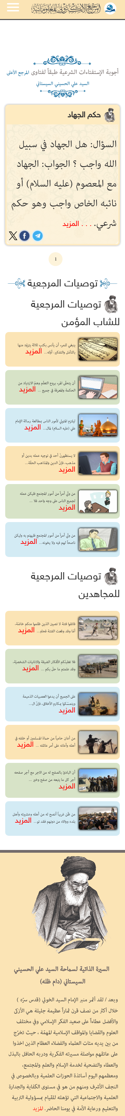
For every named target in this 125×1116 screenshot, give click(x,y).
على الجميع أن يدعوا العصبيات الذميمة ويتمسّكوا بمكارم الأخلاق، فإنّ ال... (49, 704)
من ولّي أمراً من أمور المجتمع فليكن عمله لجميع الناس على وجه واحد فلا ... (47, 501)
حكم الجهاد (85, 115)
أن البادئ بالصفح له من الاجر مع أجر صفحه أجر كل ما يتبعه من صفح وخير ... (44, 780)
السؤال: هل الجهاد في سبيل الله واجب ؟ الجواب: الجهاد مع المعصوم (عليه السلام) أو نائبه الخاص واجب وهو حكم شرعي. (64, 184)
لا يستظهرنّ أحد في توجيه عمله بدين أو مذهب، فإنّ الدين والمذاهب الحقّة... (48, 463)
